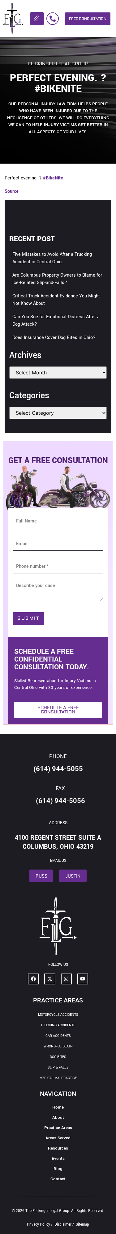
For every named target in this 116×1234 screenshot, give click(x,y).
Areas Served (58, 1138)
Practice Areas (58, 1128)
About (58, 1117)
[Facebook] (33, 979)
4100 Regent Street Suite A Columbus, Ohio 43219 (58, 842)
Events (58, 1158)
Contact (58, 1179)
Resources (58, 1148)
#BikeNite (53, 178)
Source (12, 191)
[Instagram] (66, 979)
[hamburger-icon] (37, 18)
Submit (28, 618)
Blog (58, 1169)
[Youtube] (82, 979)
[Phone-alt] (52, 18)
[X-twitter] (49, 979)
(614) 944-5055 (58, 769)
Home (58, 1107)
